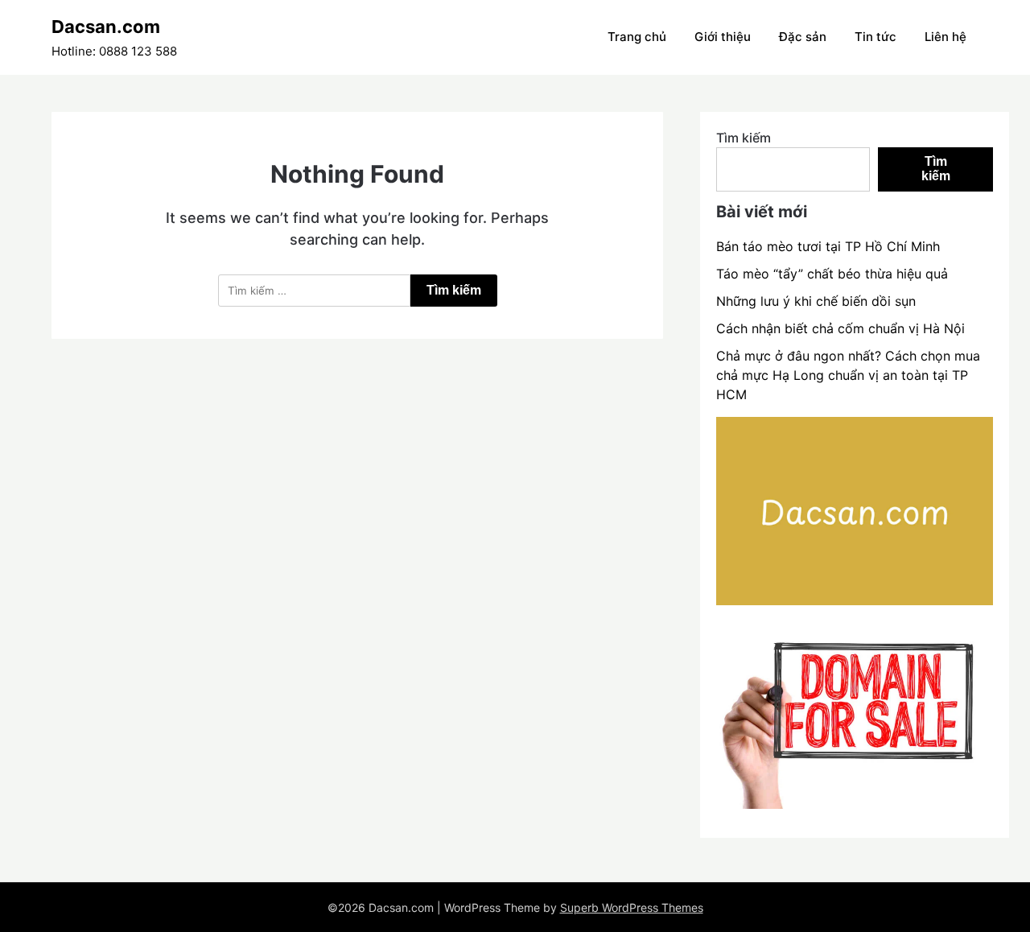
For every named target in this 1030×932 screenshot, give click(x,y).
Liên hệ (945, 36)
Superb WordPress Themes (631, 907)
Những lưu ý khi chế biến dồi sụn (816, 301)
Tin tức (875, 36)
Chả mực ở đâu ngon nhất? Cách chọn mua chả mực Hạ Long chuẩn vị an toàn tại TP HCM (848, 375)
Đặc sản (802, 36)
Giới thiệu (722, 36)
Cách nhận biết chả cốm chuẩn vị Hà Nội (840, 328)
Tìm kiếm (743, 138)
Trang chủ (637, 36)
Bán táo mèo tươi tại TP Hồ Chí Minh (828, 246)
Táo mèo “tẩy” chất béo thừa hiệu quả (832, 274)
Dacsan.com (106, 26)
